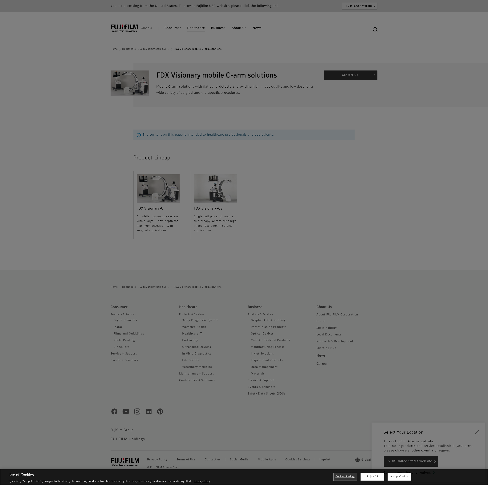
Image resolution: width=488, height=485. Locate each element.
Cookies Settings (345, 476)
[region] (244, 477)
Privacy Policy (202, 481)
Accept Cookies (399, 476)
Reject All (372, 476)
